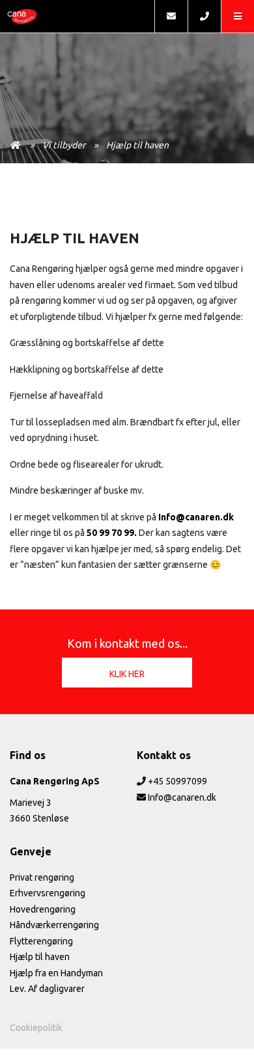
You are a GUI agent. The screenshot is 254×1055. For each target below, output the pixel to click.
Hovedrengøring (43, 909)
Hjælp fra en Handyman (56, 973)
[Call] (204, 16)
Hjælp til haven (137, 145)
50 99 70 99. (112, 533)
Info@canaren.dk (196, 517)
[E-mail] (171, 16)
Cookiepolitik (36, 1027)
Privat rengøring (42, 877)
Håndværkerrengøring (54, 925)
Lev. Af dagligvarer (47, 988)
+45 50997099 (176, 781)
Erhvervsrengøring (47, 893)
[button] (237, 16)
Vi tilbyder (63, 145)
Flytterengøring (41, 941)
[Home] (77, 16)
